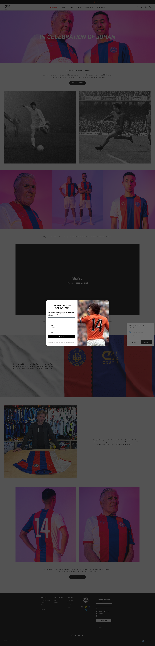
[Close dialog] (107, 302)
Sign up (62, 336)
